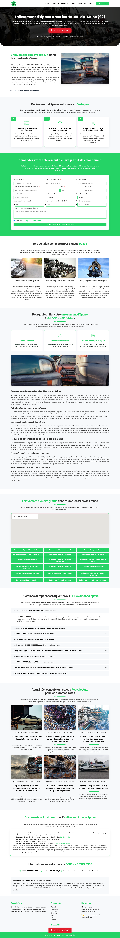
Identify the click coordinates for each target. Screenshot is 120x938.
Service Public (65, 837)
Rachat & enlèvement (22, 782)
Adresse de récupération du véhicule (26, 187)
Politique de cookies (88, 911)
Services (64, 3)
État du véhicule (50, 194)
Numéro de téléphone (52, 179)
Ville (62, 187)
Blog (80, 3)
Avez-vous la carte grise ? (22, 201)
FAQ (84, 3)
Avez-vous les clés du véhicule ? (56, 201)
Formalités (55, 3)
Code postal (88, 187)
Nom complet (18, 179)
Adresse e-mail (81, 179)
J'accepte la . (28, 220)
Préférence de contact (83, 201)
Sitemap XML (55, 925)
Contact (90, 3)
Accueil (47, 3)
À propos (73, 3)
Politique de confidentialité (90, 909)
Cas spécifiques (22, 732)
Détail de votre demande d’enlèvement (26, 208)
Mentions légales (87, 907)
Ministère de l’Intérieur (63, 843)
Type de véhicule (81, 194)
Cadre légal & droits (88, 732)
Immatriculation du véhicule (23, 194)
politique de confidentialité (32, 220)
